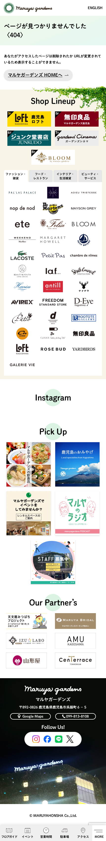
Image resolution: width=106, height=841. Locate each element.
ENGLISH (95, 8)
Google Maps (32, 716)
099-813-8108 (77, 716)
